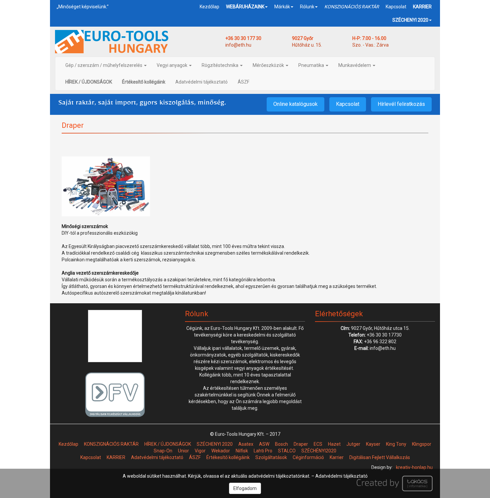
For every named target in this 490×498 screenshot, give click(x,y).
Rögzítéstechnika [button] (220, 65)
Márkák (282, 6)
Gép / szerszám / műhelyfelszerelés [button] (104, 65)
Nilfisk (242, 450)
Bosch (281, 444)
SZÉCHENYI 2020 (215, 444)
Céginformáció (308, 457)
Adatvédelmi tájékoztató (201, 82)
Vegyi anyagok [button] (172, 65)
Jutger (353, 444)
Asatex (245, 444)
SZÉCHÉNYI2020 (318, 450)
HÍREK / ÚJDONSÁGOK (167, 444)
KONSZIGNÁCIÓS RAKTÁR (111, 444)
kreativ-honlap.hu (414, 467)
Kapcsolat (396, 6)
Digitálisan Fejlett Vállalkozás (379, 457)
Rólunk (307, 6)
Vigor (200, 450)
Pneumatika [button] (311, 65)
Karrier (337, 457)
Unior (183, 450)
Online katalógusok (295, 104)
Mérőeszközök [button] (269, 65)
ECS (318, 444)
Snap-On (163, 450)
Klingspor (421, 444)
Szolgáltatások (271, 457)
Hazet (334, 444)
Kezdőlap (209, 6)
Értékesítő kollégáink (228, 457)
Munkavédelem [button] (355, 65)
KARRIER (116, 457)
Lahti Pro (263, 450)
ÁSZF (243, 82)
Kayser (373, 444)
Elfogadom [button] (245, 488)
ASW (264, 444)
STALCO (287, 450)
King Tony (396, 444)
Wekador (220, 450)
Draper (301, 444)
